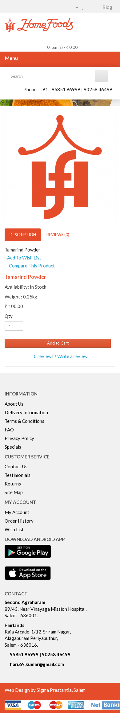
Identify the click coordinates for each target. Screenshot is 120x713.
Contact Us (16, 466)
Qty (9, 316)
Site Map (14, 492)
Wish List (14, 529)
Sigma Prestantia (54, 690)
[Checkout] (96, 7)
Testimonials (17, 475)
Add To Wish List (23, 257)
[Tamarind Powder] (60, 167)
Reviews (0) (57, 234)
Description (23, 234)
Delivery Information (26, 412)
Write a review (72, 356)
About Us (14, 404)
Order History (19, 521)
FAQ (9, 429)
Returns (13, 483)
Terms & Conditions (24, 421)
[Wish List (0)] (83, 7)
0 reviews (44, 356)
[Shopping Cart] (89, 7)
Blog (107, 7)
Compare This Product (31, 265)
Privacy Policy (19, 438)
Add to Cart (58, 343)
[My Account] (74, 7)
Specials (13, 447)
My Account (17, 512)
